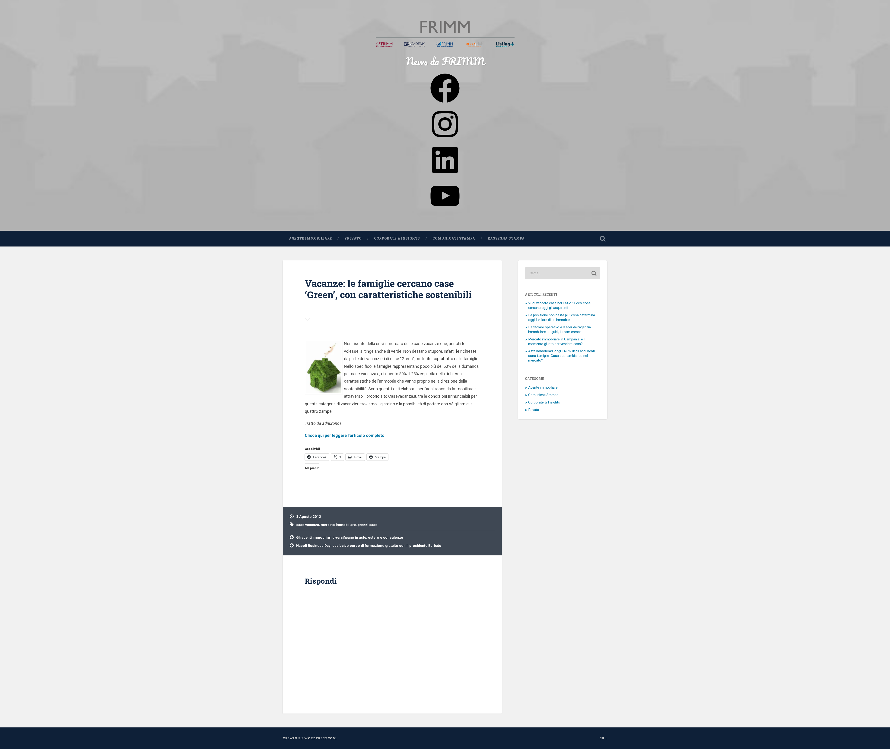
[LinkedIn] (445, 174)
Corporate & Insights (397, 238)
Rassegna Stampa (506, 238)
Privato (353, 238)
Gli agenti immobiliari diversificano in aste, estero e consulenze (349, 537)
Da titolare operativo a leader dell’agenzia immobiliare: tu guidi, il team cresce (559, 329)
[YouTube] (445, 210)
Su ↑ (603, 738)
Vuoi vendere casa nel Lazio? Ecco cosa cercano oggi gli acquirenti (559, 305)
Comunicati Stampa (453, 238)
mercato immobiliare (338, 525)
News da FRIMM (445, 61)
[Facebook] (445, 103)
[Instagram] (445, 138)
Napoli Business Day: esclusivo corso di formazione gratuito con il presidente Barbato (368, 546)
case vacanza (307, 525)
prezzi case (367, 525)
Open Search (602, 238)
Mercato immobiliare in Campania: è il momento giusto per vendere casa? (556, 341)
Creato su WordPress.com (309, 738)
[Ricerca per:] (562, 273)
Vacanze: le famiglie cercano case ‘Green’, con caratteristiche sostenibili (388, 289)
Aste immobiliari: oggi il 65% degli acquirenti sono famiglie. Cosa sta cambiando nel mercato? (561, 355)
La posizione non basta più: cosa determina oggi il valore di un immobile (561, 317)
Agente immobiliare (310, 238)
